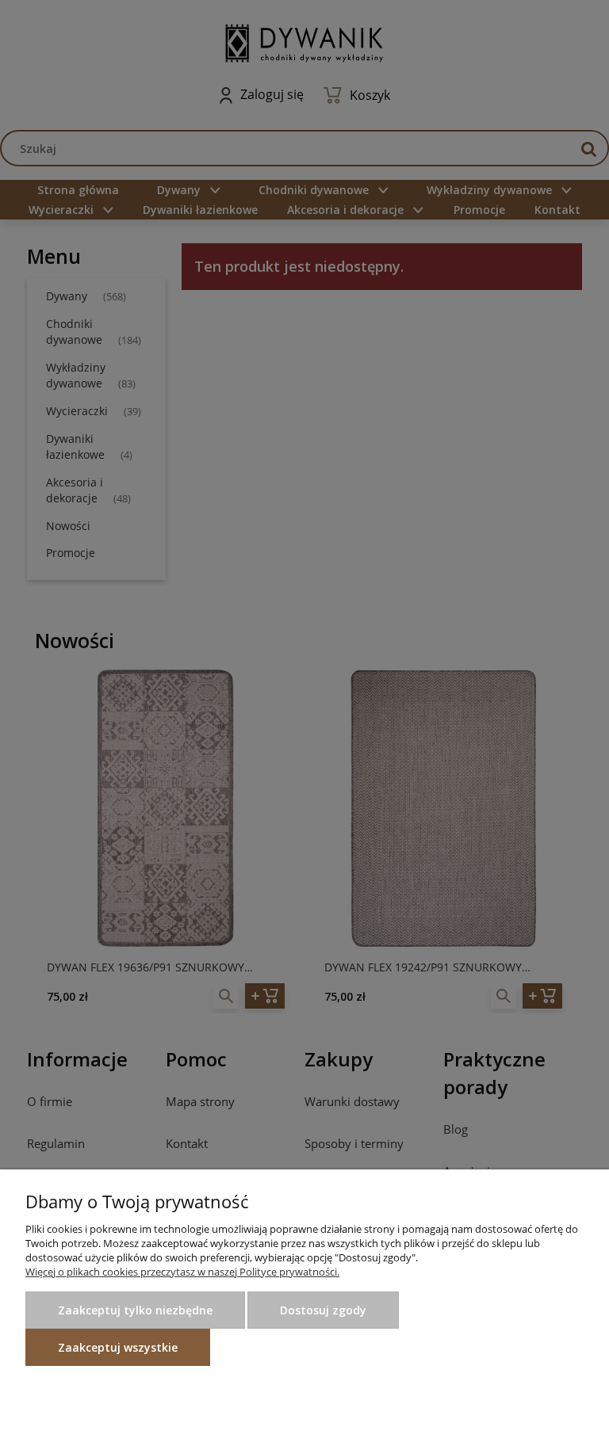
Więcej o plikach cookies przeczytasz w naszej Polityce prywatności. (182, 1272)
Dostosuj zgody (323, 1310)
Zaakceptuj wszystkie (118, 1347)
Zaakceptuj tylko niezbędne (135, 1310)
